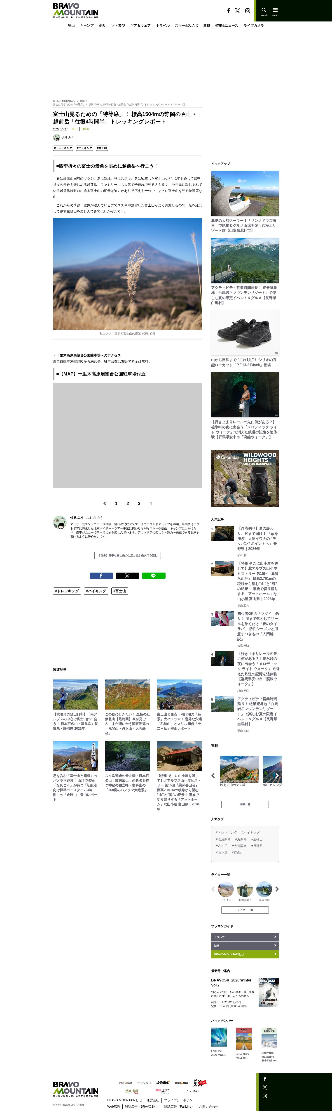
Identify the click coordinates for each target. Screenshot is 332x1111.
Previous (213, 775)
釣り (102, 25)
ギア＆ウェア (140, 25)
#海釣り (241, 839)
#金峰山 (257, 839)
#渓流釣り (223, 839)
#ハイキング (84, 148)
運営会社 (153, 1100)
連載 (206, 25)
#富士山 (102, 148)
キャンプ (87, 25)
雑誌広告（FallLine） (179, 1106)
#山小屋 (221, 852)
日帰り (85, 129)
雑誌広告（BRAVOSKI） (142, 1106)
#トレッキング (63, 148)
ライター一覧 (245, 910)
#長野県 (257, 846)
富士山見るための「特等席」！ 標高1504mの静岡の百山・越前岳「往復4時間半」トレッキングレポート (111, 104)
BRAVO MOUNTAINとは (124, 1100)
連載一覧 (245, 804)
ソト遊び (118, 25)
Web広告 (113, 1106)
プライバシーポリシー (180, 1100)
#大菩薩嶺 (239, 846)
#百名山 (237, 852)
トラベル (163, 25)
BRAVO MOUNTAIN (64, 101)
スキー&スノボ (186, 25)
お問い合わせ (208, 1106)
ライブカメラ (254, 25)
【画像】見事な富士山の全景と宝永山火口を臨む (127, 555)
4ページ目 (179, 104)
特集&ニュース (226, 25)
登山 (71, 25)
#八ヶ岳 (221, 846)
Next (277, 775)
